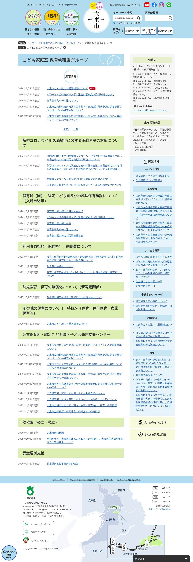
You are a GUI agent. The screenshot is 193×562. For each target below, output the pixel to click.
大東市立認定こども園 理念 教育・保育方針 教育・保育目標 (82, 405)
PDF (138, 23)
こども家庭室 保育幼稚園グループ (44, 47)
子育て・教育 (32, 34)
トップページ (34, 43)
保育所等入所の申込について (62, 100)
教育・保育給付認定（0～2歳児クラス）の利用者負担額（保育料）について (153, 273)
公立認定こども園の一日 (149, 281)
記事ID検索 (151, 12)
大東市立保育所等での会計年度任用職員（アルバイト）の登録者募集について (154, 199)
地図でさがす (165, 31)
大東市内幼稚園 (55, 432)
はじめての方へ (49, 5)
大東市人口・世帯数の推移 (159, 509)
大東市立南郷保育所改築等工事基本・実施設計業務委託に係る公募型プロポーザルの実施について (154, 226)
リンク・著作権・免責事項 (82, 479)
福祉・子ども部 (67, 43)
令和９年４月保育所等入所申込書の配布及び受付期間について (80, 94)
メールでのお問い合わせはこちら (150, 110)
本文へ (33, 5)
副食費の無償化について (60, 266)
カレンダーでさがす (148, 31)
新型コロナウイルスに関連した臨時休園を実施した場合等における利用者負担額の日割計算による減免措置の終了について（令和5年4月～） (84, 169)
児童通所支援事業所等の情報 (62, 463)
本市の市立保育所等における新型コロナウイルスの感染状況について (84, 185)
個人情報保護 (106, 479)
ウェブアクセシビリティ (129, 479)
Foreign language (69, 5)
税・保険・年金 (51, 29)
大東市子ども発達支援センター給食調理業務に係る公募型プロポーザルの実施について (154, 238)
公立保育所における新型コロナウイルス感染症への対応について (82, 399)
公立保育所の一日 (145, 286)
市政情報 (72, 34)
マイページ (136, 5)
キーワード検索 (122, 12)
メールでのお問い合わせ (40, 524)
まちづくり (52, 34)
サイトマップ (59, 479)
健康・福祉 (72, 29)
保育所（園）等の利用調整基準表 (65, 235)
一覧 (75, 129)
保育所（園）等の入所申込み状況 (65, 211)
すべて (119, 23)
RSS (66, 129)
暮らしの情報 (32, 29)
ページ (129, 23)
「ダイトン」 (40, 541)
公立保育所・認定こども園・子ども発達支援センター (76, 393)
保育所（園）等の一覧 (59, 223)
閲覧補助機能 (119, 5)
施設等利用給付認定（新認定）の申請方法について (74, 297)
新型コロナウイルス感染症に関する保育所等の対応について (79, 179)
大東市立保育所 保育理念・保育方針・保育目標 (73, 411)
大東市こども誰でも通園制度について (67, 88)
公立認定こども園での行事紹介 (152, 176)
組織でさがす (132, 31)
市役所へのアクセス (38, 532)
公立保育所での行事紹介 (149, 180)
